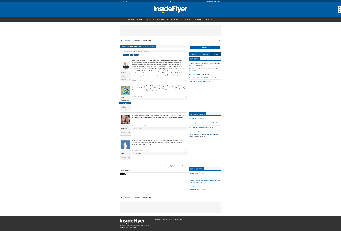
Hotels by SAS (193, 173)
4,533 (129, 155)
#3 (185, 125)
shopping (137, 55)
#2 (185, 96)
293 (129, 133)
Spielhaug (123, 152)
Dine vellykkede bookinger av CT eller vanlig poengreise (204, 122)
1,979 (129, 106)
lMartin (123, 97)
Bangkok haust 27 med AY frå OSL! (198, 78)
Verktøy (205, 54)
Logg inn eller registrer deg (213, 1)
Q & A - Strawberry (194, 131)
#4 (185, 150)
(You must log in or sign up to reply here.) (175, 166)
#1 (185, 80)
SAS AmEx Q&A (193, 118)
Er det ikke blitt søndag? (195, 81)
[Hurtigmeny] (219, 40)
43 (129, 79)
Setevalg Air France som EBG (197, 186)
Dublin (191, 177)
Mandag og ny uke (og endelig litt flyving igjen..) (202, 68)
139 (129, 76)
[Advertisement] (205, 97)
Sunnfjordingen (125, 127)
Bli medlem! (205, 47)
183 (129, 109)
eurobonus (126, 55)
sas (131, 55)
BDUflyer (140, 51)
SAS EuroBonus (128, 51)
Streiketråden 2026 (194, 189)
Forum (215, 54)
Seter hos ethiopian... (195, 74)
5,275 (129, 130)
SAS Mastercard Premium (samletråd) (199, 127)
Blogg (194, 54)
